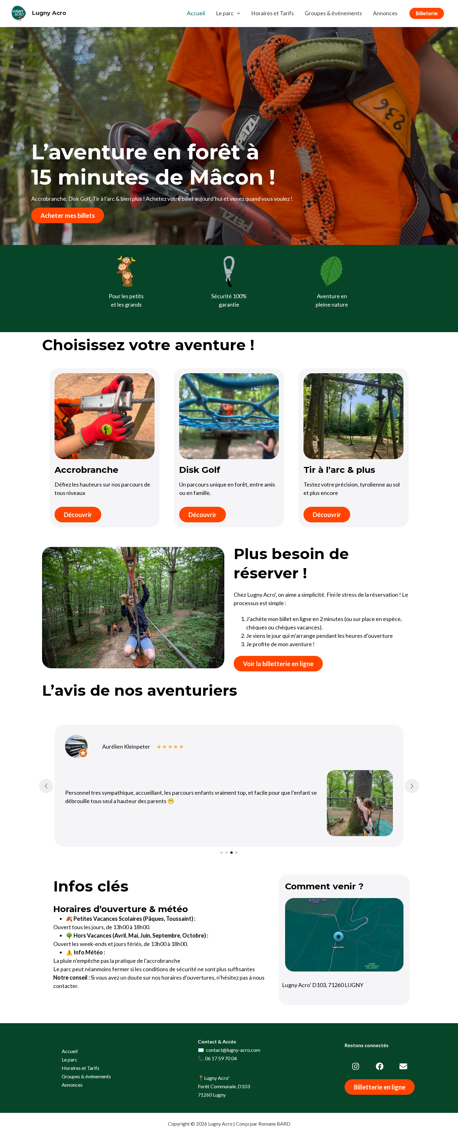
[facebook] (379, 1066)
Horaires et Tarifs (272, 13)
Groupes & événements (333, 13)
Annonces (385, 13)
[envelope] (403, 1066)
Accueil (196, 13)
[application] (237, 13)
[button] (426, 13)
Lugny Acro (49, 13)
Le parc (225, 13)
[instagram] (355, 1066)
